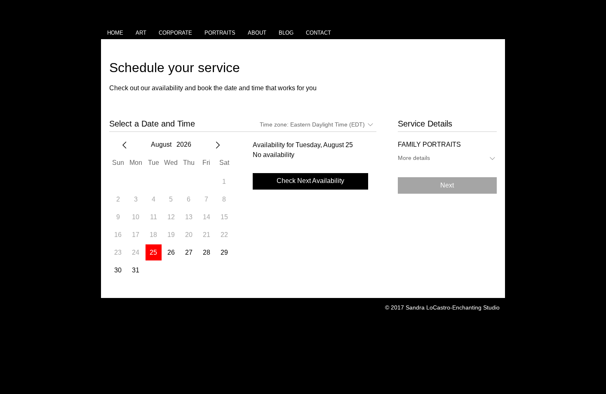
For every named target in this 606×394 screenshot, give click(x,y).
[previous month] (124, 145)
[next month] (218, 145)
